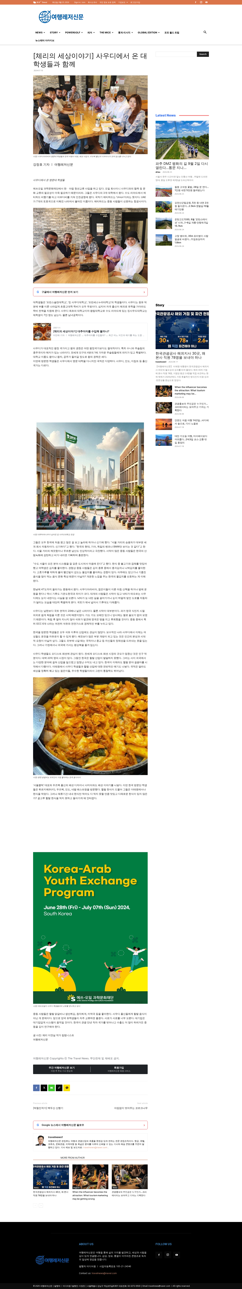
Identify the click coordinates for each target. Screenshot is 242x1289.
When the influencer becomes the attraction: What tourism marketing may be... (191, 390)
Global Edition (147, 32)
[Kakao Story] (66, 1088)
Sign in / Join (79, 2)
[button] (205, 32)
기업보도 (121, 2)
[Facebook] (195, 2)
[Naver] (51, 1088)
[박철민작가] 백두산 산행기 (48, 1108)
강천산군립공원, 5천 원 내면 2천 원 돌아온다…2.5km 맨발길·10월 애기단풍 (192, 206)
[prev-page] (35, 1205)
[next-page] (41, 1205)
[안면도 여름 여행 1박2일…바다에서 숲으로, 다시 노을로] (164, 424)
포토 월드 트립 (171, 32)
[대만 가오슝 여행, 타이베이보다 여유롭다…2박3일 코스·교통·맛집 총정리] (164, 440)
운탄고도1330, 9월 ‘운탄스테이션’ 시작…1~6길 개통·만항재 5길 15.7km (191, 222)
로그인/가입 (135, 2)
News (38, 32)
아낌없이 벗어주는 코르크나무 (131, 1108)
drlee (158, 172)
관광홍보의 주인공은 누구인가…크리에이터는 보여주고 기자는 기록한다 (192, 407)
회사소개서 (92, 2)
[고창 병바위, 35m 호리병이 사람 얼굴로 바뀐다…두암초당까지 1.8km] (164, 240)
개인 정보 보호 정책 (108, 2)
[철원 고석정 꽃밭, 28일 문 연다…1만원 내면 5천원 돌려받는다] (164, 191)
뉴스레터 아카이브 (44, 40)
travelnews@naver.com (95, 1147)
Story (54, 32)
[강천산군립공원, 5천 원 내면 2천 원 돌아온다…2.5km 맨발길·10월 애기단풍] (164, 206)
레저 (90, 32)
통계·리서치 (124, 32)
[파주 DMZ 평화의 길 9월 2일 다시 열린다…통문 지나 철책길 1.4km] (182, 140)
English (76, 1187)
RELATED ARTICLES (46, 1157)
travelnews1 (55, 1137)
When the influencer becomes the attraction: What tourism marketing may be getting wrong (90, 1195)
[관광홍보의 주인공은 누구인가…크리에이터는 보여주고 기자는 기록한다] (130, 1176)
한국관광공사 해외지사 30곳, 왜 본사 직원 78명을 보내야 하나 (180, 355)
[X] (44, 1088)
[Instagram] (201, 2)
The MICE (105, 32)
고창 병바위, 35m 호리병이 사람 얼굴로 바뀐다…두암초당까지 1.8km (191, 239)
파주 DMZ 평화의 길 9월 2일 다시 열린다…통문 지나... (182, 166)
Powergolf (72, 32)
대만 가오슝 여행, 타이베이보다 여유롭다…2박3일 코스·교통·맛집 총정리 (191, 439)
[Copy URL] (59, 1088)
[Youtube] (206, 2)
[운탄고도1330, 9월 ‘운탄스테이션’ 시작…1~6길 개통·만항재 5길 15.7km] (164, 223)
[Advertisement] (149, 16)
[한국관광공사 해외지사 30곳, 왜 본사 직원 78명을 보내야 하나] (51, 1176)
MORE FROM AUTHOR (73, 1157)
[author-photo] (41, 1140)
